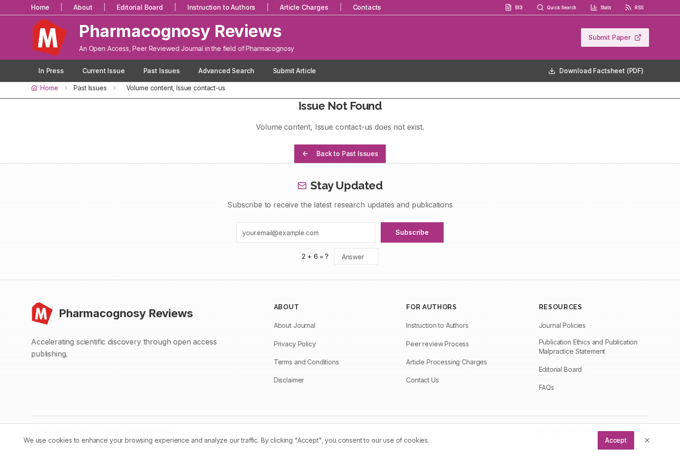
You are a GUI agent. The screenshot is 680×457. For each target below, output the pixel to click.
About (83, 7)
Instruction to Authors (221, 7)
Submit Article (294, 71)
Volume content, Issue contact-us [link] (175, 88)
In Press (51, 71)
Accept (616, 440)
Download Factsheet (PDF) (601, 71)
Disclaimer (289, 380)
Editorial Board (140, 7)
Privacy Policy (295, 344)
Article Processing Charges (446, 362)
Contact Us (422, 380)
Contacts (367, 7)
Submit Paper (609, 37)
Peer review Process (437, 344)
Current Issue (103, 71)
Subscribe (412, 232)
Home (40, 7)
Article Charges (304, 7)
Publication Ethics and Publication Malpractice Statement (588, 346)
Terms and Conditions (306, 362)
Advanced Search (226, 71)
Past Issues (161, 71)
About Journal (294, 325)
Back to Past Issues (347, 153)
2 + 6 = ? (315, 256)
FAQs (546, 387)
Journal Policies (562, 325)
